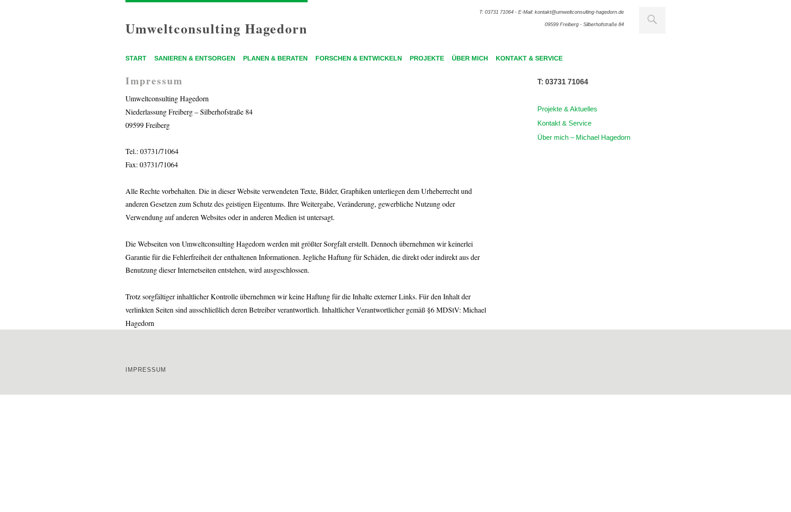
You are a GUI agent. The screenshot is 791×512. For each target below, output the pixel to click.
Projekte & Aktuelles (567, 109)
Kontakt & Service (529, 58)
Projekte (427, 58)
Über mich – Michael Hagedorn (583, 137)
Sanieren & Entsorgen (194, 58)
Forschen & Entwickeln (358, 58)
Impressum (145, 369)
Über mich (470, 58)
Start (135, 58)
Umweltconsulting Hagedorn (216, 28)
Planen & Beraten (275, 58)
